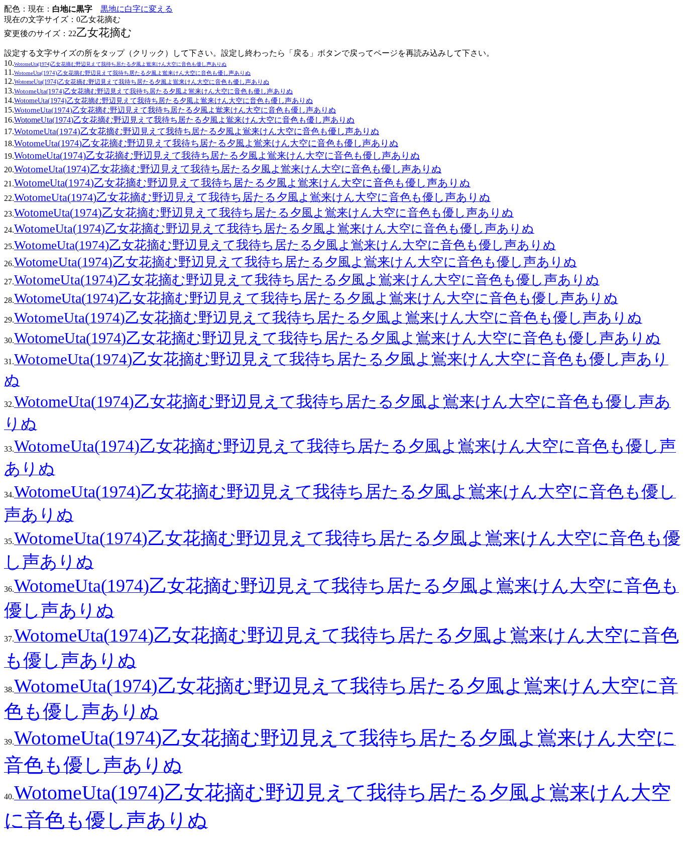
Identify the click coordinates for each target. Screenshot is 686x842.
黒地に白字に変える (136, 9)
